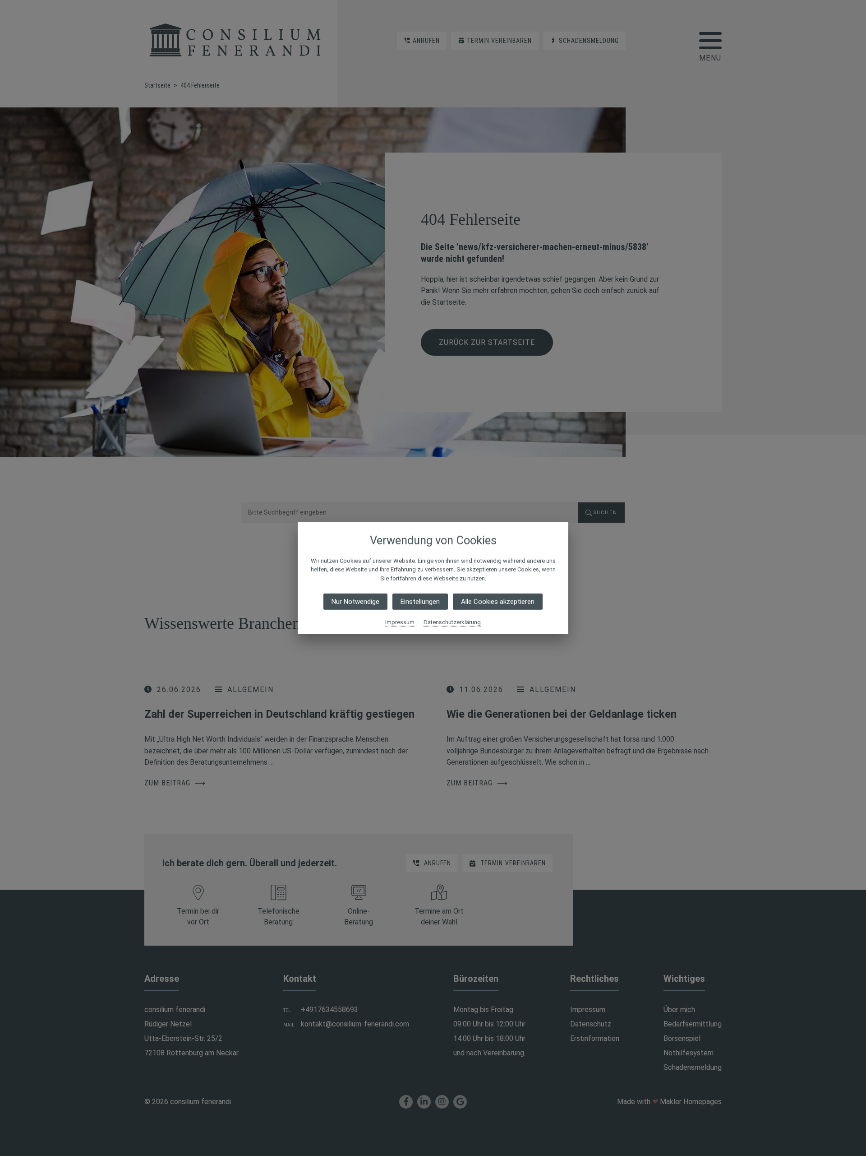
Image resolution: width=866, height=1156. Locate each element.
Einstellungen (420, 602)
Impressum (400, 622)
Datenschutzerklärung (452, 622)
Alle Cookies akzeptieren (497, 602)
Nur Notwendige (355, 602)
